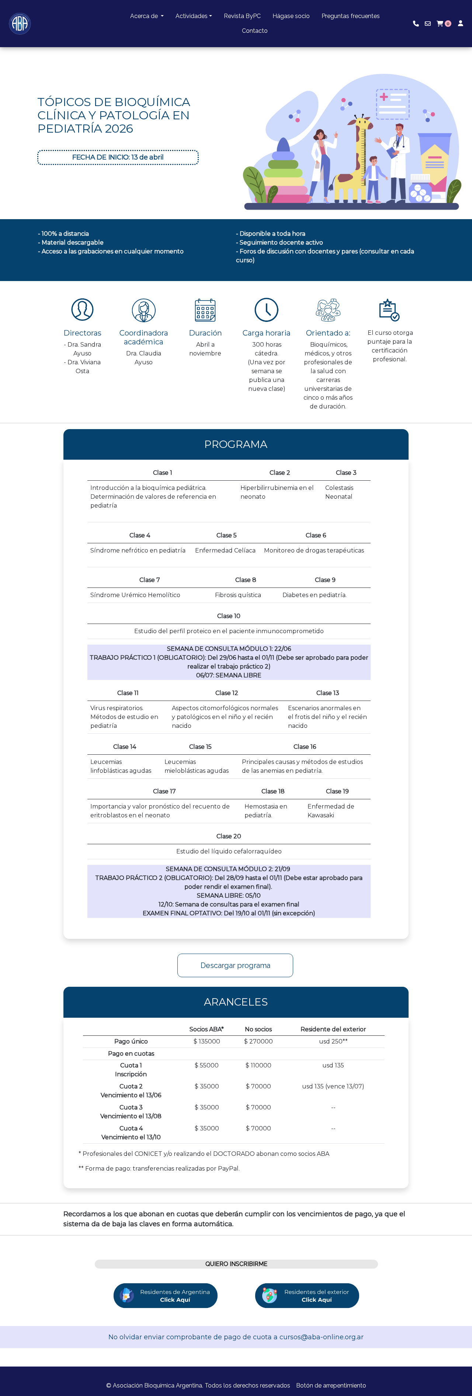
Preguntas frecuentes (351, 16)
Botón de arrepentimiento (331, 1385)
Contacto (255, 30)
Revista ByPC (242, 16)
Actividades (192, 16)
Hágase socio (291, 16)
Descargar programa (235, 965)
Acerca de (144, 16)
